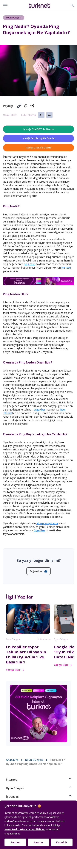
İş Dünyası (12, 796)
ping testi (29, 264)
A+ (41, 115)
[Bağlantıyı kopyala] (19, 106)
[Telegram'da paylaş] (32, 106)
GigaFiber (39, 409)
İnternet (11, 779)
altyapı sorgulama (47, 523)
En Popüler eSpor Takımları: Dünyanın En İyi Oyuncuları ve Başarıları (26, 654)
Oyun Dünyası (13, 639)
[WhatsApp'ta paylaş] (25, 106)
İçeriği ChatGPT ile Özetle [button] (38, 129)
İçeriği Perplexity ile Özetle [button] (38, 138)
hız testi (66, 267)
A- (49, 115)
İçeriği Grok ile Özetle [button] (38, 147)
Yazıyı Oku (13, 670)
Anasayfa (12, 760)
